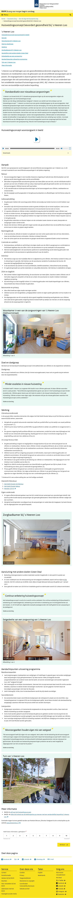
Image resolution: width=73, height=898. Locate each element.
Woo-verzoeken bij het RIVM (8, 885)
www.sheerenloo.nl (13, 823)
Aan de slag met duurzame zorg (28, 19)
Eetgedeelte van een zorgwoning (12, 56)
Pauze (67, 350)
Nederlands (41, 875)
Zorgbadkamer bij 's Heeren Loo (11, 50)
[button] (36, 139)
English (40, 872)
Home (3, 19)
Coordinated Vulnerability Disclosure (27, 885)
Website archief (24, 889)
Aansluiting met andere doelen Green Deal (15, 53)
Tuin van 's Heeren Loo (8, 62)
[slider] (65, 148)
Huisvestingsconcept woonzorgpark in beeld (15, 35)
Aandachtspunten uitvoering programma (14, 59)
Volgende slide (69, 331)
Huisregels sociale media (9, 894)
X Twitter (65, 880)
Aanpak (4, 38)
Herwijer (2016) (10, 488)
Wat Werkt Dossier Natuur (12, 486)
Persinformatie (6, 875)
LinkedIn (65, 886)
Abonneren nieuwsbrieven (60, 874)
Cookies (22, 872)
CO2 (65, 580)
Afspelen (3, 148)
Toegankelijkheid (25, 878)
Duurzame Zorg (12, 19)
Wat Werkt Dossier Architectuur (13, 484)
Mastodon (65, 894)
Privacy (22, 875)
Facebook (65, 883)
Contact (3, 872)
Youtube (65, 889)
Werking (4, 47)
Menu (6, 15)
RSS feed (59, 878)
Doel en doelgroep (7, 44)
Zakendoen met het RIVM (7, 890)
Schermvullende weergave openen (70, 148)
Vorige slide (4, 331)
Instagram (65, 891)
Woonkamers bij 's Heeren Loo (11, 41)
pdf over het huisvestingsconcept (20, 812)
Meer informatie (7, 65)
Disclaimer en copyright (27, 881)
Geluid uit (61, 148)
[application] (36, 139)
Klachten (4, 881)
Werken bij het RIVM (7, 878)
